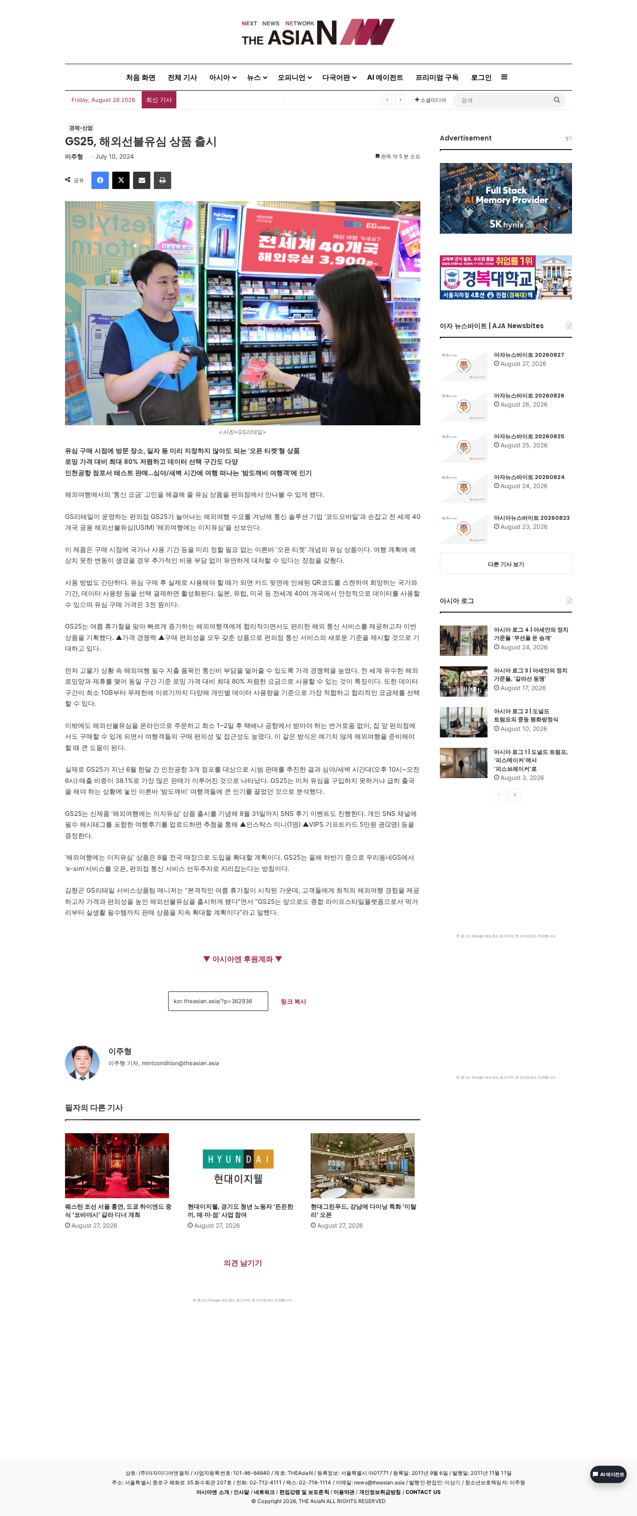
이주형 (74, 156)
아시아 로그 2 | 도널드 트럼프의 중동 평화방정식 (526, 715)
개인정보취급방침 (380, 1492)
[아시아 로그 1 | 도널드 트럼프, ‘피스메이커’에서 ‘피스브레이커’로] (464, 763)
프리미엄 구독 (437, 77)
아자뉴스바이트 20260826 (529, 395)
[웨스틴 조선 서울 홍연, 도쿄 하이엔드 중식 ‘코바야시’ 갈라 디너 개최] (120, 1165)
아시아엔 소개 (212, 1492)
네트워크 (264, 1492)
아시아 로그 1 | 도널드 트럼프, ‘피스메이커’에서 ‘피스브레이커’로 (531, 760)
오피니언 (292, 77)
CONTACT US (423, 1492)
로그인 (481, 77)
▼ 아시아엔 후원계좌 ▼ (243, 959)
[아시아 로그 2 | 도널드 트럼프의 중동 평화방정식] (464, 722)
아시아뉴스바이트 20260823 (532, 518)
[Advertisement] (242, 1367)
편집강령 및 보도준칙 (304, 1492)
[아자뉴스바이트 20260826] (464, 406)
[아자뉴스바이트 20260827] (464, 366)
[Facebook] (100, 180)
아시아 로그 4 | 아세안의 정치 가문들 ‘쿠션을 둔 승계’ (531, 634)
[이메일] (141, 180)
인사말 (241, 1492)
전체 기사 (182, 77)
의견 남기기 (243, 1262)
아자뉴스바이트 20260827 (529, 355)
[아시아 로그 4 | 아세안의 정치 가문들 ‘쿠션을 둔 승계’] (464, 641)
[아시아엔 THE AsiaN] (318, 31)
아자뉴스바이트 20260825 (529, 436)
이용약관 (344, 1492)
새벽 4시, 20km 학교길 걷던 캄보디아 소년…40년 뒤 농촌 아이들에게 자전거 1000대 (297, 99)
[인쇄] (162, 180)
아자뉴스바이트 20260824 (529, 477)
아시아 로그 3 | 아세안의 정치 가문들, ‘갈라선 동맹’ (531, 674)
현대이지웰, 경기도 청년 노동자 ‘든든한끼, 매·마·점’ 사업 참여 (240, 1210)
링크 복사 (293, 1001)
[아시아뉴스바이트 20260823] (464, 529)
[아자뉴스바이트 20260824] (464, 488)
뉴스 (254, 77)
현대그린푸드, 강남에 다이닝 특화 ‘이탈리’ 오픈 (363, 1210)
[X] (121, 180)
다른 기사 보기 (506, 564)
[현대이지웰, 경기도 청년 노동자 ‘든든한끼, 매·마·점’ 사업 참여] (242, 1165)
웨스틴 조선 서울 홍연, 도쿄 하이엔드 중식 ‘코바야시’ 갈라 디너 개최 (118, 1210)
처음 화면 (141, 77)
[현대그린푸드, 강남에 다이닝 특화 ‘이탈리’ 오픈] (365, 1165)
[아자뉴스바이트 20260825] (464, 447)
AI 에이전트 (385, 77)
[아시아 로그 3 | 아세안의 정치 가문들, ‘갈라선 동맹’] (464, 681)
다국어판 (336, 77)
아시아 (219, 77)
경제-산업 (81, 127)
